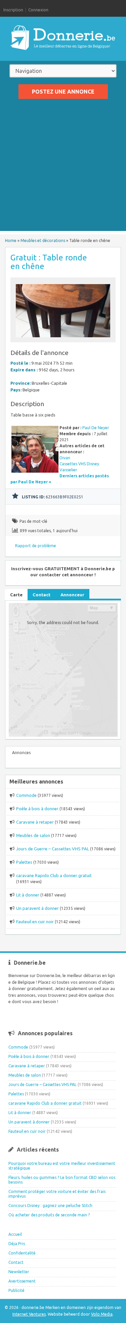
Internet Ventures (29, 1314)
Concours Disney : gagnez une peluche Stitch (50, 1205)
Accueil (15, 1234)
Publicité (16, 1290)
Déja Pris (16, 1243)
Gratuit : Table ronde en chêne (48, 262)
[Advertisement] (63, 168)
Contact (16, 1262)
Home (10, 240)
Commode (26, 795)
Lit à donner (27, 894)
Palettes (24, 862)
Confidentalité (22, 1253)
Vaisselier (68, 470)
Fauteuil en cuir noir (35, 921)
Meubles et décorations (42, 240)
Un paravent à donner (37, 908)
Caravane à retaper (35, 822)
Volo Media (102, 1314)
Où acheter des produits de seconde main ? (49, 1215)
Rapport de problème (35, 546)
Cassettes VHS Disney (79, 464)
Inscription (13, 10)
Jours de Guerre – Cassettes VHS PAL (52, 848)
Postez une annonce (63, 92)
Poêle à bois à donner (37, 808)
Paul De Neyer (95, 428)
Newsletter (18, 1272)
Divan (64, 458)
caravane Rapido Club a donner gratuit (54, 875)
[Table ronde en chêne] (63, 339)
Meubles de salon (33, 835)
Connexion (38, 10)
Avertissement (22, 1281)
